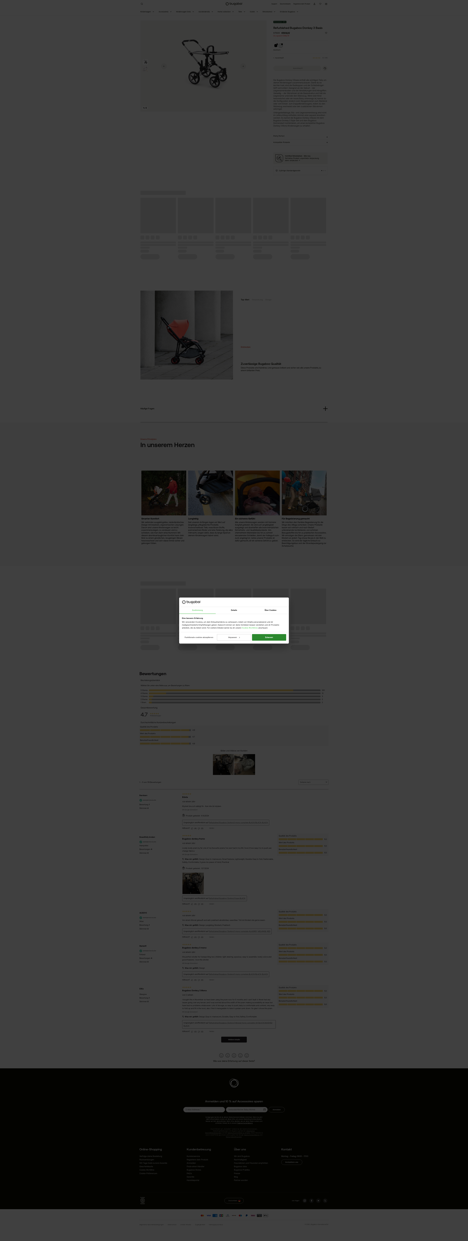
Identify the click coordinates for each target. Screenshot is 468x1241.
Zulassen (269, 637)
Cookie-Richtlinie (250, 628)
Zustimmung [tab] (197, 610)
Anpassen (232, 637)
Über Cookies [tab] (270, 610)
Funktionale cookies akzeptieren (199, 637)
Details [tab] (234, 610)
